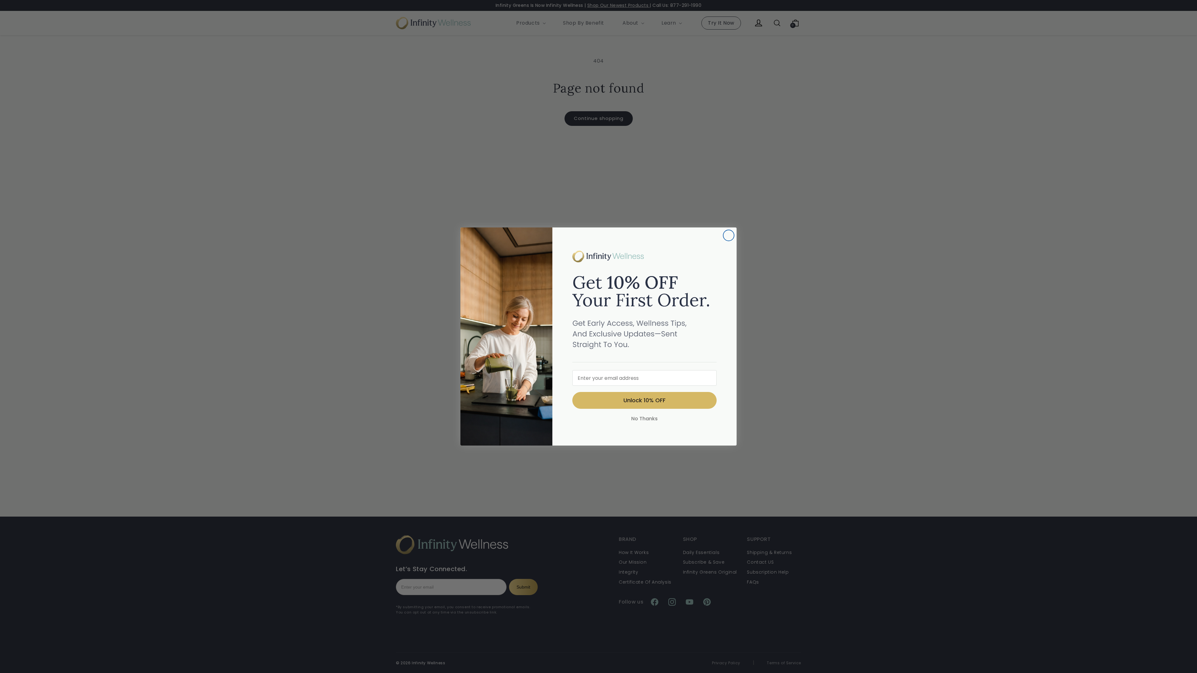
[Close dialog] (728, 235)
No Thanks (644, 418)
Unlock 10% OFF (644, 400)
